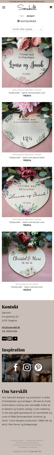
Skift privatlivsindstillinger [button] (27, 443)
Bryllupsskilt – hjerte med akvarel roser (27, 222)
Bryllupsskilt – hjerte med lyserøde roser (27, 93)
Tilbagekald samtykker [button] (27, 447)
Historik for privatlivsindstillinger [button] (27, 445)
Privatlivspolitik (17, 440)
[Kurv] (51, 7)
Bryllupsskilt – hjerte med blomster (27, 287)
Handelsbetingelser (34, 440)
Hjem (22, 16)
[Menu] (4, 7)
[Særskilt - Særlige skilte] (27, 7)
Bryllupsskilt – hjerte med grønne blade (27, 157)
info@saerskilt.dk (11, 327)
